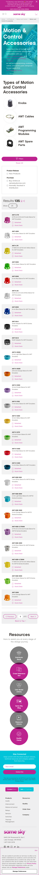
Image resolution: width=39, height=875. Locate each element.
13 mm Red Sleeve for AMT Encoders (23, 451)
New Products (14, 174)
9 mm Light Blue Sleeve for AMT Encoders (22, 355)
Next (32, 616)
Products (8, 798)
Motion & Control (11, 807)
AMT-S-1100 (16, 401)
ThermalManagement (9, 820)
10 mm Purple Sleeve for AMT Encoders (21, 388)
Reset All (19, 163)
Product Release (13, 171)
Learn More (31, 779)
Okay (36, 850)
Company (25, 814)
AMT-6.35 (15, 290)
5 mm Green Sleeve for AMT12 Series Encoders (23, 579)
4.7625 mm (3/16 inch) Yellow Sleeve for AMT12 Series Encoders (23, 563)
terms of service (19, 779)
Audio (7, 801)
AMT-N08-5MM (17, 576)
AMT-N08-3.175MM (18, 526)
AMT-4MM (15, 231)
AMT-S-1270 (16, 432)
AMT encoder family (14, 70)
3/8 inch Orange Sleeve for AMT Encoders (22, 372)
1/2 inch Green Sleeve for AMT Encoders (21, 435)
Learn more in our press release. (19, 9)
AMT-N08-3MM (17, 510)
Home (3, 19)
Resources (26, 798)
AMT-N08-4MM (17, 543)
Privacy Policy (19, 781)
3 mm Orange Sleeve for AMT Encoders (21, 595)
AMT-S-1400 (16, 463)
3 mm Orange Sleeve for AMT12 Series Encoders (22, 513)
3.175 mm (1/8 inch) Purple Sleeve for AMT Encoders (23, 218)
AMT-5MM (15, 262)
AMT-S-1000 (16, 385)
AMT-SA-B (15, 338)
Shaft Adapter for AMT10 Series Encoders (22, 324)
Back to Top (19, 621)
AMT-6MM (15, 276)
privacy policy (7, 779)
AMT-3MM (15, 592)
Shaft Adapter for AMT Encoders (22, 340)
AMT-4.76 (15, 245)
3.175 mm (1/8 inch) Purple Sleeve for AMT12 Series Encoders (23, 530)
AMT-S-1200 (16, 416)
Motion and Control (21, 19)
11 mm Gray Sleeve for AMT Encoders (23, 403)
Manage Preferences (18, 867)
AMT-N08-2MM (17, 493)
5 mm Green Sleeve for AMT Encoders (24, 264)
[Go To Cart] (35, 14)
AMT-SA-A (15, 321)
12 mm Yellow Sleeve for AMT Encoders (21, 419)
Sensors (8, 813)
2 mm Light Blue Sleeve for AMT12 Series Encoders (22, 497)
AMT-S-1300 (16, 448)
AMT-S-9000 (16, 352)
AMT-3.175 (15, 215)
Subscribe (19, 772)
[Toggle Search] (5, 14)
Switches (8, 816)
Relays (7, 810)
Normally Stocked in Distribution (17, 187)
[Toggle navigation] (3, 14)
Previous (10, 616)
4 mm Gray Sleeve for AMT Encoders (23, 233)
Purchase (10, 178)
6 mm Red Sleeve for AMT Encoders (23, 278)
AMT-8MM (15, 307)
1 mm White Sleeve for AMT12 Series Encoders (23, 480)
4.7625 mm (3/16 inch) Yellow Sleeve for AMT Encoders (23, 249)
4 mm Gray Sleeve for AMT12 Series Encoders (23, 546)
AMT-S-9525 (16, 368)
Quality (25, 803)
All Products (10, 19)
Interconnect (9, 804)
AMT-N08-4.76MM (18, 559)
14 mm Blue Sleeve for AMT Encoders (23, 465)
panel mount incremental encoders (16, 60)
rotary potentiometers (14, 56)
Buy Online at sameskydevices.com (17, 182)
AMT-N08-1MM (17, 477)
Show (5, 206)
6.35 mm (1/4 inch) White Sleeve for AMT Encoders (23, 294)
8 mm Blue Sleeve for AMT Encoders (23, 309)
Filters (21, 159)
